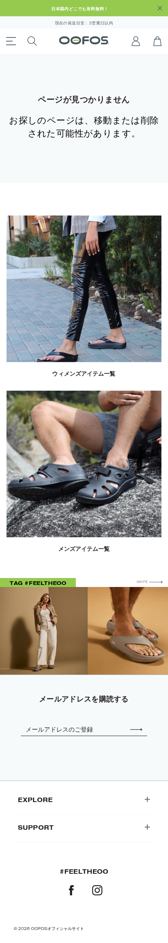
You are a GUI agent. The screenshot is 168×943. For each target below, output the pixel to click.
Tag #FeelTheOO (38, 583)
